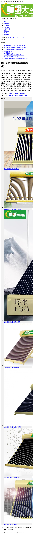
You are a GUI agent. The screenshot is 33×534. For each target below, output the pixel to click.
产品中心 (6, 25)
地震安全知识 (8, 51)
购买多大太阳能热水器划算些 (17, 93)
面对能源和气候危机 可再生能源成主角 (14, 45)
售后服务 (6, 31)
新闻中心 (6, 27)
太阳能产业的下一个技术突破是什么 (14, 55)
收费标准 (6, 32)
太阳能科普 (7, 29)
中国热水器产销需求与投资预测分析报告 (15, 47)
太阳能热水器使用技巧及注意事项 (13, 49)
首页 (5, 21)
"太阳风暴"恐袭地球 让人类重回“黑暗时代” (16, 58)
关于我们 (6, 23)
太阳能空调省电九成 (9, 53)
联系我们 (6, 34)
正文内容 (22, 37)
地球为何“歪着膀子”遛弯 (11, 56)
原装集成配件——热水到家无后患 (18, 95)
